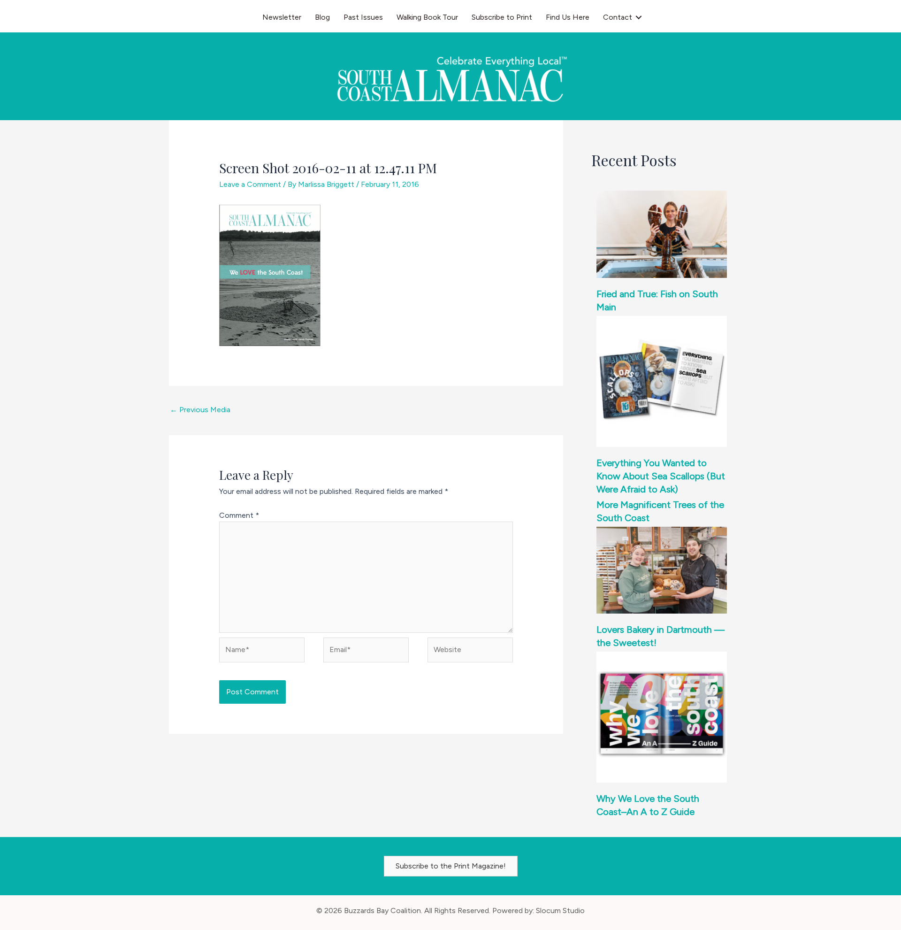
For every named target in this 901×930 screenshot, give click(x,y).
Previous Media (200, 409)
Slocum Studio (560, 910)
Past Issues (363, 17)
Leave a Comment (250, 184)
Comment (239, 515)
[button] (638, 17)
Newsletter (281, 17)
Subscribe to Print (502, 17)
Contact (617, 17)
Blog (322, 17)
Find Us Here (567, 17)
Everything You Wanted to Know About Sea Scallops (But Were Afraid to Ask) (660, 476)
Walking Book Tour (427, 17)
